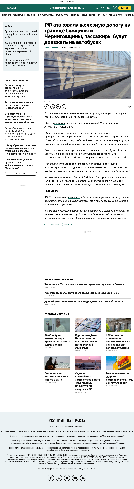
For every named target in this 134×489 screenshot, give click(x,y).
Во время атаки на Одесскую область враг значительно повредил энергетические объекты (19, 118)
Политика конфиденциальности (46, 431)
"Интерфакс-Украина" (88, 441)
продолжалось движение (89, 214)
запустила (74, 197)
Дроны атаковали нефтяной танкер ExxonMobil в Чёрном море (21, 34)
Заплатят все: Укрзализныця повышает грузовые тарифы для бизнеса (84, 284)
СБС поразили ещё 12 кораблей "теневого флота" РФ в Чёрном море (21, 63)
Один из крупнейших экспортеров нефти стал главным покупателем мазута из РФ (87, 381)
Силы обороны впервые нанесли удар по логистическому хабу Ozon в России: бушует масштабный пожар (20, 134)
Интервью (102, 15)
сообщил (59, 123)
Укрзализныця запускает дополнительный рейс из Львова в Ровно (82, 292)
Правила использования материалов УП (82, 431)
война (67, 225)
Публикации (19, 15)
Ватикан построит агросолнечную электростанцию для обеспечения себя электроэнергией (17, 91)
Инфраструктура (45, 15)
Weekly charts (115, 15)
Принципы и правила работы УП (118, 431)
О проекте (24, 431)
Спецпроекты (88, 15)
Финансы (75, 15)
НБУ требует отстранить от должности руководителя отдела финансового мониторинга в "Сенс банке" (21, 149)
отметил (54, 177)
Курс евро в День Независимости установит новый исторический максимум (86, 341)
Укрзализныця (52, 225)
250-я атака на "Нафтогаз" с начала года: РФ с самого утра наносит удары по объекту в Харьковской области (20, 48)
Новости (6, 15)
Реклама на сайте (9, 431)
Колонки (31, 15)
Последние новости (16, 80)
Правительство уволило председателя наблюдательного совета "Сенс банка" (19, 164)
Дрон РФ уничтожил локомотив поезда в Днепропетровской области (83, 301)
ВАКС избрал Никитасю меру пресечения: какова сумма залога (57, 340)
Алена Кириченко (53, 47)
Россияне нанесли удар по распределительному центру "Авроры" (119, 378)
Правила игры (62, 15)
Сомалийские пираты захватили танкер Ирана (56, 376)
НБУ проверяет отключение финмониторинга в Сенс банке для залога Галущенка (118, 341)
